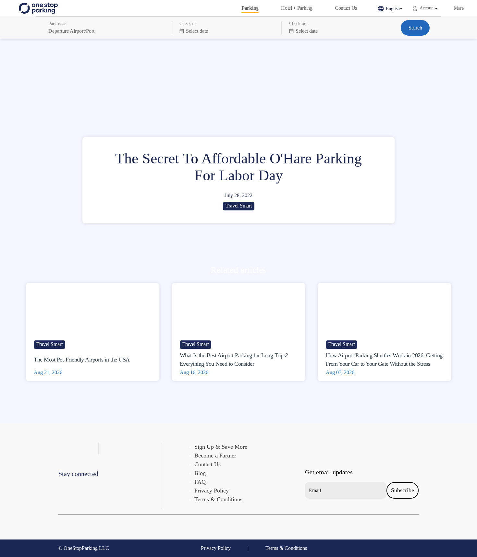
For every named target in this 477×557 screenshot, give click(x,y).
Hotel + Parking (296, 8)
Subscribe (402, 490)
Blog (200, 473)
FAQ (200, 482)
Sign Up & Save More (220, 447)
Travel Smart (239, 205)
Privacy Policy (211, 490)
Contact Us (346, 8)
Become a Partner (215, 455)
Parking (250, 8)
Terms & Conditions (218, 499)
